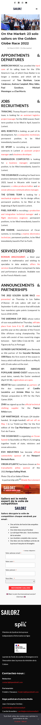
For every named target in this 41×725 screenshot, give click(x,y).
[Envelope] (26, 2)
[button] (36, 9)
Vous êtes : (10, 578)
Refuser (24, 721)
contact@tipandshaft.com (12, 682)
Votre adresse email (13, 553)
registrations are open (23, 380)
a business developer (22, 154)
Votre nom (9, 561)
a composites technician (28, 134)
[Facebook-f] (15, 2)
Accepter (17, 721)
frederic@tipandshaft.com (28, 692)
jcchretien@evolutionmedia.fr (13, 707)
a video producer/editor (22, 186)
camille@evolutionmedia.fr (28, 711)
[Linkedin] (18, 2)
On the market (26, 48)
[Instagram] (22, 2)
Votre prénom (11, 570)
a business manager (16, 163)
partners (33, 385)
